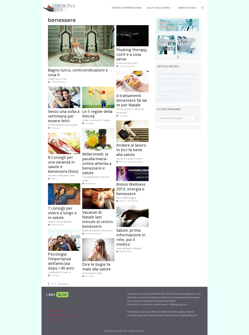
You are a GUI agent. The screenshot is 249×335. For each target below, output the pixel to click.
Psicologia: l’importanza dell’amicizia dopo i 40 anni (61, 261)
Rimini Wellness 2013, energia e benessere (131, 189)
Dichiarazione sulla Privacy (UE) (61, 315)
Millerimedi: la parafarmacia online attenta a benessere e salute (96, 163)
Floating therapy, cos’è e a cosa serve (132, 54)
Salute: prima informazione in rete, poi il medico (130, 237)
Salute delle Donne (158, 7)
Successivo (64, 283)
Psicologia (55, 128)
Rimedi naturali (187, 7)
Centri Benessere (58, 82)
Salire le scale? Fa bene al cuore (172, 99)
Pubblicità (51, 319)
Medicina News (57, 224)
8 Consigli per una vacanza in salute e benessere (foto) (63, 164)
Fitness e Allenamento (129, 201)
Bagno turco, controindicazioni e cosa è (78, 72)
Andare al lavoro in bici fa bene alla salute (131, 149)
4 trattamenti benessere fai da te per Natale (131, 100)
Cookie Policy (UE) (55, 310)
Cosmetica (124, 116)
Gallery (54, 178)
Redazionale (90, 183)
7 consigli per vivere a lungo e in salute (62, 212)
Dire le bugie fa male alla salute (96, 267)
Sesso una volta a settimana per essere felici (63, 116)
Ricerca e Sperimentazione (127, 7)
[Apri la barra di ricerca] (202, 8)
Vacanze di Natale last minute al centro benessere (97, 219)
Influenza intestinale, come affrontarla (175, 78)
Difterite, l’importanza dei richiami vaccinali (177, 73)
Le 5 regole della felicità (97, 114)
